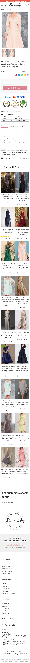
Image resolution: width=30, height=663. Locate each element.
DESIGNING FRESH (23, 661)
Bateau (18, 150)
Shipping (11, 126)
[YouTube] (13, 625)
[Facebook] (3, 625)
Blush (22, 150)
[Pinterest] (10, 625)
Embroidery (5, 152)
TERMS (10, 661)
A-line (7, 150)
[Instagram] (6, 625)
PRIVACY (15, 661)
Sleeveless (7, 154)
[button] (5, 236)
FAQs (21, 126)
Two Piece (13, 154)
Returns (17, 126)
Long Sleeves (19, 152)
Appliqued (12, 150)
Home (2, 9)
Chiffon (27, 150)
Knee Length (12, 152)
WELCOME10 (15, 544)
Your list (23, 71)
